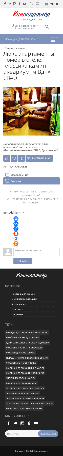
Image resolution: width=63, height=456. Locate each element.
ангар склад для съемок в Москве (24, 408)
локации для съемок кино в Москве (25, 368)
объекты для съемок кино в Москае (25, 388)
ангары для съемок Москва (20, 378)
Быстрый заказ (41, 158)
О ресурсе (17, 308)
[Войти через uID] (15, 218)
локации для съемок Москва (21, 383)
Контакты (17, 313)
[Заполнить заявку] (6, 158)
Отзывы (16, 181)
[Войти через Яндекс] (15, 233)
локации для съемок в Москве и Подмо (27, 332)
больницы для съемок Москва (22, 393)
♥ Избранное (19, 304)
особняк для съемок (17, 403)
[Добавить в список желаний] (14, 158)
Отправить (23, 261)
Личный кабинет (25, 25)
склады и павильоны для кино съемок (27, 358)
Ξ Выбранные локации (24, 298)
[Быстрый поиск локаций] (47, 26)
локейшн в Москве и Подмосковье (24, 347)
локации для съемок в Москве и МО (25, 373)
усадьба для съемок (42, 403)
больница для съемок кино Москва (25, 398)
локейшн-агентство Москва (21, 363)
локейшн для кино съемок (20, 352)
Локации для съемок (23, 293)
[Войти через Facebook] (15, 228)
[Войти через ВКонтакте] (15, 223)
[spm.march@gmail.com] (37, 3)
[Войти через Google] (15, 238)
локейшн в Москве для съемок (22, 337)
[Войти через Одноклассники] (15, 243)
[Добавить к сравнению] (21, 158)
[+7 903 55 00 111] (31, 3)
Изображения (19, 174)
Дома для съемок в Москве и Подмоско (27, 342)
